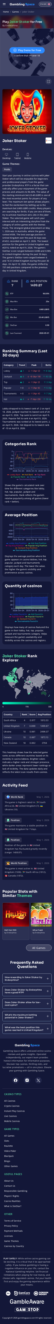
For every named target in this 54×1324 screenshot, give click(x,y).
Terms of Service (12, 1220)
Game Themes (11, 1241)
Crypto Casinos (12, 1105)
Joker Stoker (28, 11)
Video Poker (10, 1151)
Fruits (7, 169)
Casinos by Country (14, 1246)
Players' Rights (11, 1196)
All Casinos (9, 1100)
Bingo (7, 1161)
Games (15, 11)
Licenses (8, 1236)
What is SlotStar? (12, 1206)
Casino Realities (12, 1201)
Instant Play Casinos (14, 1111)
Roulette (8, 1145)
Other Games (11, 1166)
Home (6, 11)
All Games (9, 1135)
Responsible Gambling (15, 1190)
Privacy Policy (11, 1225)
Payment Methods (13, 1230)
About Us (9, 1180)
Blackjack (9, 1156)
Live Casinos (10, 1116)
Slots (6, 1140)
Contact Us (9, 1185)
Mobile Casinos (12, 1121)
